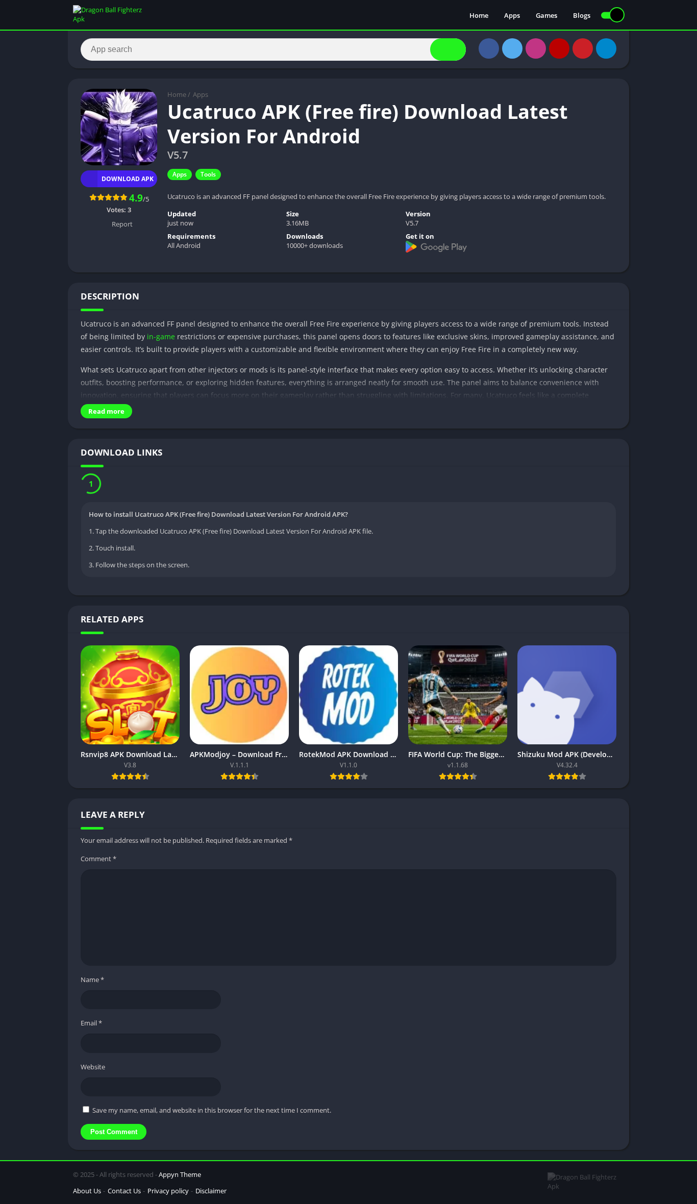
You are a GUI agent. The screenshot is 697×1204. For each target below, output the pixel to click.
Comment (98, 861)
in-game (161, 336)
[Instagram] (536, 48)
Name (92, 982)
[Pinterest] (582, 48)
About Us (87, 1193)
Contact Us (124, 1193)
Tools (208, 174)
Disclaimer (211, 1193)
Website (93, 1069)
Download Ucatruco (143, 485)
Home (478, 15)
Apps (512, 15)
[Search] (448, 49)
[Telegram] (606, 48)
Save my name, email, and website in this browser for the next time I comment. (211, 1112)
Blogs (581, 15)
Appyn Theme (180, 1177)
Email (91, 1025)
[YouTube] (559, 48)
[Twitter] (512, 48)
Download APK (128, 178)
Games (546, 15)
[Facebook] (489, 48)
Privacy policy (168, 1193)
